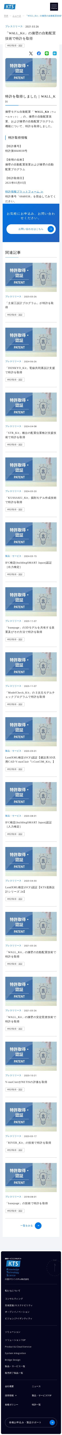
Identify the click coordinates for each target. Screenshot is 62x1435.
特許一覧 (36, 1404)
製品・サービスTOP (42, 1395)
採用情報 (9, 1395)
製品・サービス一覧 (15, 1366)
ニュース (17, 16)
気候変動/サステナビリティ (19, 1305)
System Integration (15, 1353)
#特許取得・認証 (15, 45)
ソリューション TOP (15, 1339)
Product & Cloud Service (18, 1346)
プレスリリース (14, 26)
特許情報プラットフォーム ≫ (24, 191)
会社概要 (9, 1386)
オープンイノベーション (17, 1311)
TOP (6, 16)
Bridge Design (12, 1359)
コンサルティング (14, 1298)
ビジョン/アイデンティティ (18, 1318)
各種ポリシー (11, 1404)
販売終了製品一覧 (14, 1372)
